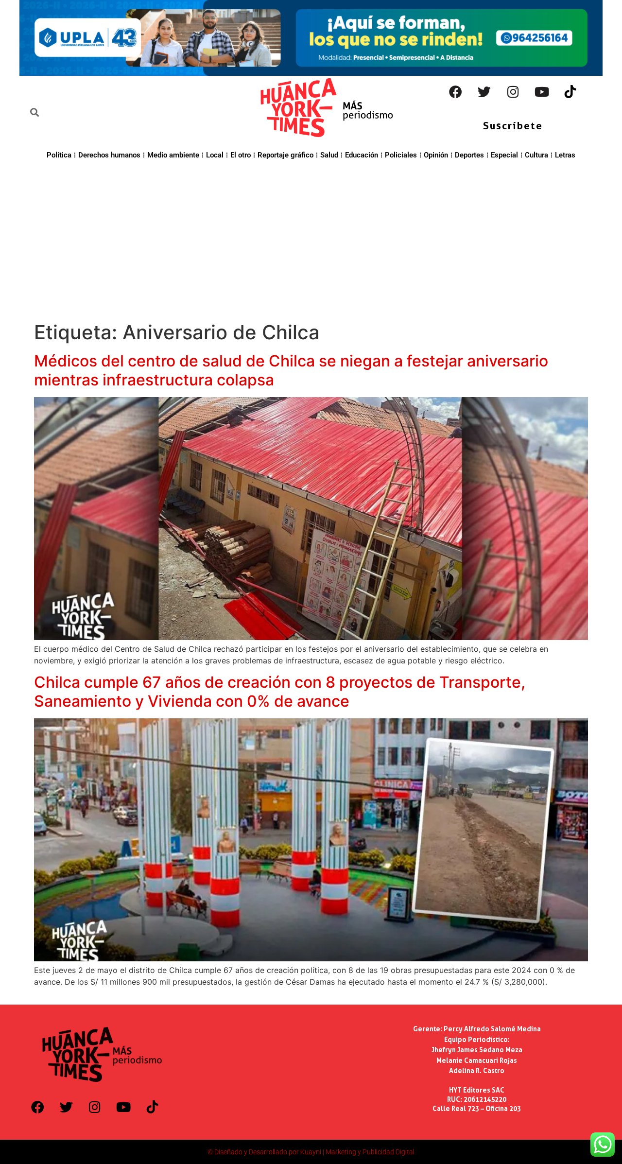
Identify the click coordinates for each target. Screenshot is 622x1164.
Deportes (469, 155)
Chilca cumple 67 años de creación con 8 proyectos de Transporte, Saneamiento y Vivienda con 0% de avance (279, 691)
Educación (361, 155)
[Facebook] (456, 92)
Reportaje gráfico (285, 155)
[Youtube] (542, 92)
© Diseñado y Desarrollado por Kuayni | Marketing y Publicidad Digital (311, 1152)
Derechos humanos (109, 155)
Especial (504, 155)
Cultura (536, 155)
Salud (329, 155)
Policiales (401, 155)
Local (215, 155)
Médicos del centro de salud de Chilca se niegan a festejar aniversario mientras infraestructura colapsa (291, 370)
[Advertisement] (311, 239)
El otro (240, 155)
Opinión (436, 155)
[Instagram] (513, 92)
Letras (565, 155)
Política (59, 155)
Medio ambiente (173, 155)
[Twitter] (484, 92)
